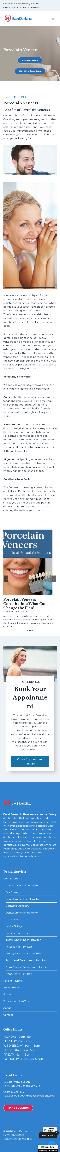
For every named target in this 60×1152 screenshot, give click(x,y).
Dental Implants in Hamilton (23, 899)
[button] (52, 1144)
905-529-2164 (34, 7)
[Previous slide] (6, 579)
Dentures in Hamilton (19, 973)
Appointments (12, 987)
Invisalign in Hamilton (19, 946)
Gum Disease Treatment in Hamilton (28, 967)
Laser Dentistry (15, 919)
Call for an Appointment (15, 7)
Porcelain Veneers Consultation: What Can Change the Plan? (25, 604)
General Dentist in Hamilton (22, 885)
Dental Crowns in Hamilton (22, 912)
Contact (8, 1014)
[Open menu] (53, 19)
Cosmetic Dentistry (17, 905)
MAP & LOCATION (18, 1108)
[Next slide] (54, 579)
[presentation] (27, 562)
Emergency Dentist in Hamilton (25, 953)
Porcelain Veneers (17, 933)
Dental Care (10, 878)
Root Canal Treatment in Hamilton (27, 960)
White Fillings (14, 926)
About (7, 1008)
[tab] (27, 630)
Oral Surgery (13, 892)
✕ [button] (57, 1133)
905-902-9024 (17, 1095)
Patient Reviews (13, 980)
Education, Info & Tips (16, 1001)
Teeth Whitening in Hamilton (23, 939)
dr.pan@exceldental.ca (40, 1095)
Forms (7, 994)
